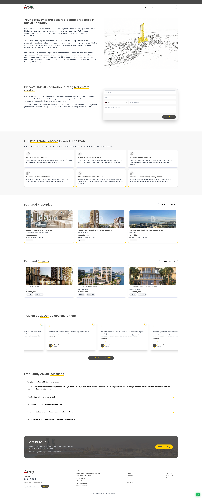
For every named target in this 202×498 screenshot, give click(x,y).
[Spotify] (35, 479)
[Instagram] (30, 479)
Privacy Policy (169, 475)
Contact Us (163, 447)
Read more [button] (30, 336)
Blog (128, 478)
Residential (119, 7)
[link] (49, 226)
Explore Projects (168, 261)
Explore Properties (166, 7)
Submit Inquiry (169, 117)
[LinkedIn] (33, 479)
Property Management (149, 7)
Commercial (128, 7)
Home (111, 7)
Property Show (131, 480)
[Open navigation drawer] (176, 7)
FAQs (167, 480)
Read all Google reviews (101, 358)
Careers (168, 478)
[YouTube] (27, 479)
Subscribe (45, 486)
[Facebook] (25, 479)
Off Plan (138, 7)
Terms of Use (169, 473)
